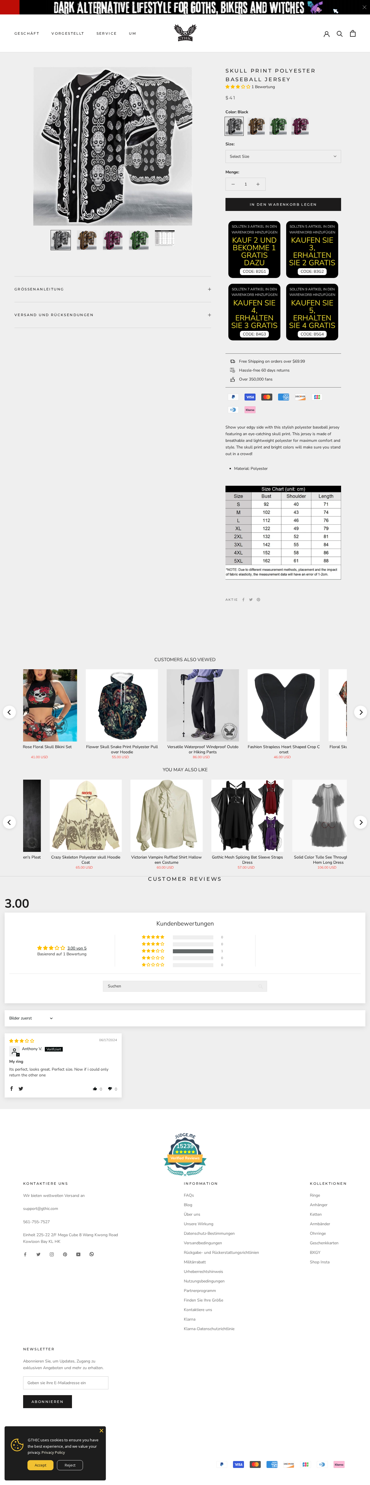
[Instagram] (52, 1254)
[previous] (9, 712)
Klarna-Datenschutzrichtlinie (209, 1329)
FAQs (189, 1195)
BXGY (315, 1252)
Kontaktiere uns (198, 1309)
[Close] (101, 1431)
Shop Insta (320, 1262)
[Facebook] (243, 599)
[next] (360, 712)
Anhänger (319, 1205)
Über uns (192, 1214)
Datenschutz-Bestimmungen (209, 1233)
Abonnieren (48, 1401)
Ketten (316, 1214)
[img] (21, 1041)
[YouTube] (78, 1254)
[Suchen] (340, 33)
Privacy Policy (53, 1452)
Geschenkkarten (324, 1243)
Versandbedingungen (203, 1243)
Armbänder (320, 1224)
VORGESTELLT (67, 33)
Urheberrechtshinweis (203, 1271)
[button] (238, 87)
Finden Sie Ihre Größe (203, 1300)
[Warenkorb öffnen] (353, 33)
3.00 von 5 (76, 948)
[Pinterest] (258, 599)
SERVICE (107, 33)
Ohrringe (318, 1233)
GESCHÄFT (26, 33)
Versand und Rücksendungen (54, 315)
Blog (188, 1205)
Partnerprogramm (200, 1290)
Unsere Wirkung (198, 1224)
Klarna (189, 1319)
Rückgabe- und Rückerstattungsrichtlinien (221, 1252)
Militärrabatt (195, 1262)
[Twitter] (251, 599)
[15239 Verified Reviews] (185, 1177)
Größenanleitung (39, 289)
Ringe (315, 1195)
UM (132, 33)
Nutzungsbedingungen (204, 1281)
